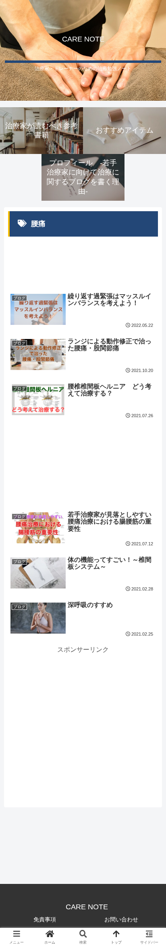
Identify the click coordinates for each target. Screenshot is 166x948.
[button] (149, 754)
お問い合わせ (121, 919)
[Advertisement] (83, 258)
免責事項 (44, 919)
